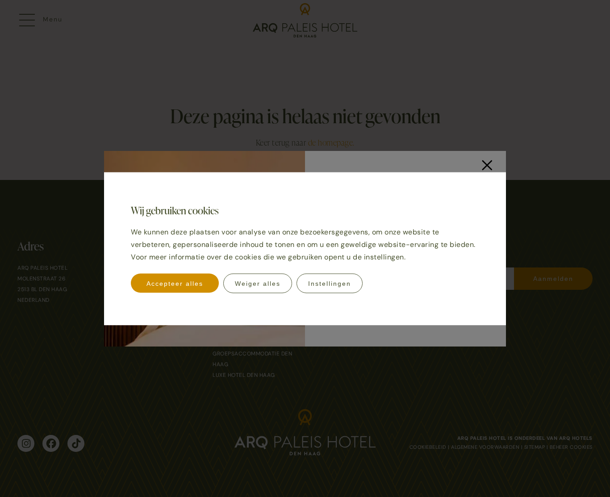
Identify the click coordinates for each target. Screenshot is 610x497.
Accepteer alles (174, 283)
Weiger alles (257, 283)
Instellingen (329, 283)
